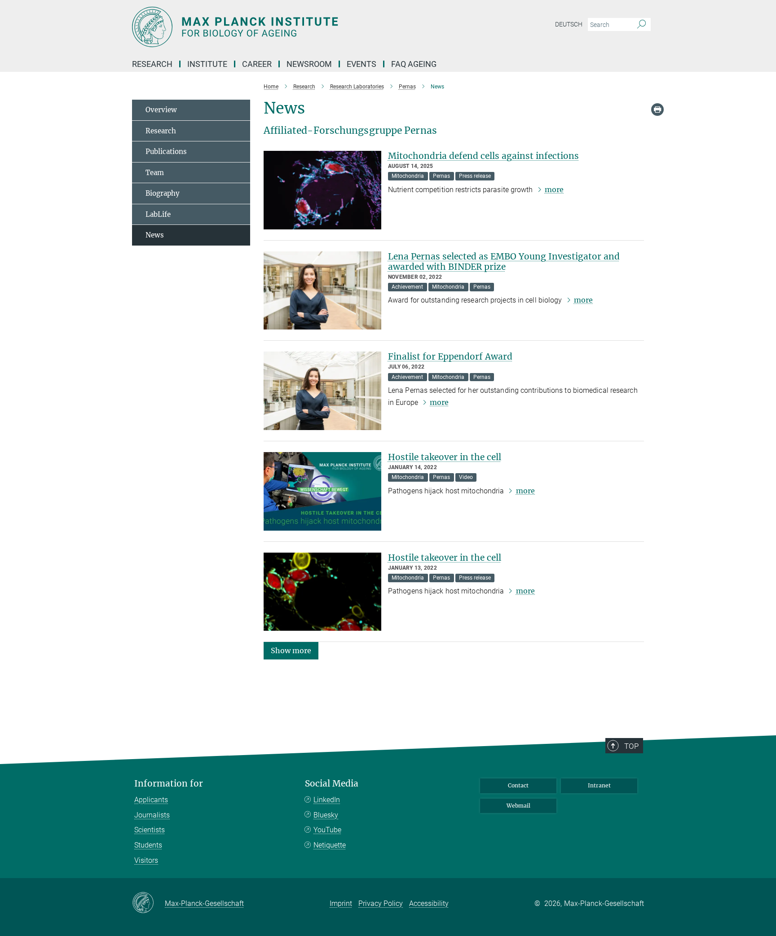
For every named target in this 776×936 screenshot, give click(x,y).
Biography (163, 193)
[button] (291, 650)
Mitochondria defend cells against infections (483, 155)
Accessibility (429, 903)
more (554, 189)
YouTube (327, 830)
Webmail (518, 805)
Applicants (151, 799)
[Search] (641, 24)
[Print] (657, 109)
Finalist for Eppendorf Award (450, 356)
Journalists (152, 815)
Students (148, 845)
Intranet (599, 785)
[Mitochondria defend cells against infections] (322, 190)
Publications (166, 151)
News (155, 235)
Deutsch (568, 24)
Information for (168, 783)
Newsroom (309, 64)
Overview (161, 109)
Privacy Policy (380, 903)
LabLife (158, 214)
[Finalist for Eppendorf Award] (322, 391)
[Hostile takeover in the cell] (322, 491)
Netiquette (329, 845)
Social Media (331, 783)
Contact (518, 785)
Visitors (146, 860)
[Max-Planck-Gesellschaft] (148, 903)
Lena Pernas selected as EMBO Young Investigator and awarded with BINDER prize (504, 261)
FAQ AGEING (414, 64)
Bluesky (325, 815)
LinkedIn (326, 799)
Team (155, 172)
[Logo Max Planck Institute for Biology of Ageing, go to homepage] (300, 27)
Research (161, 131)
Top (631, 746)
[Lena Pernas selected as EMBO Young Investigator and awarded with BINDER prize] (322, 290)
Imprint (341, 903)
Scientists (149, 830)
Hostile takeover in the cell (444, 457)
